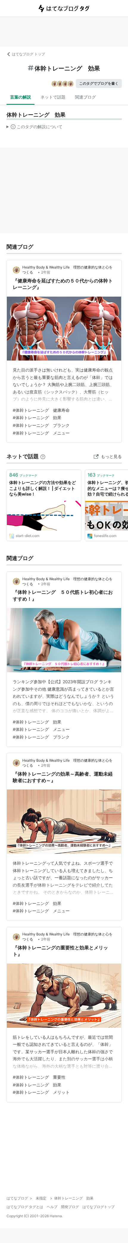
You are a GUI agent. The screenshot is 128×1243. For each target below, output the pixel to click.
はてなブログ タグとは (25, 1207)
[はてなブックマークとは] (42, 456)
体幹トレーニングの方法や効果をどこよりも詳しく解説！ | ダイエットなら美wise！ (42, 488)
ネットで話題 (52, 96)
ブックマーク (23, 475)
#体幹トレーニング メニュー (41, 432)
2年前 (45, 272)
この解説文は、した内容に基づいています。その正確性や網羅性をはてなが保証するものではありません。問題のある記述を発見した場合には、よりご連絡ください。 (35, 128)
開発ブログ (70, 1207)
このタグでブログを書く (98, 83)
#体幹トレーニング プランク (41, 425)
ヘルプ (52, 1207)
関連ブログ (85, 96)
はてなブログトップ (98, 1207)
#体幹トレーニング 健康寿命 (41, 410)
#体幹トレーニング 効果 (37, 417)
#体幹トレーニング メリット (41, 1092)
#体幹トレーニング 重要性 (39, 1077)
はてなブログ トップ (28, 54)
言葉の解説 (20, 96)
